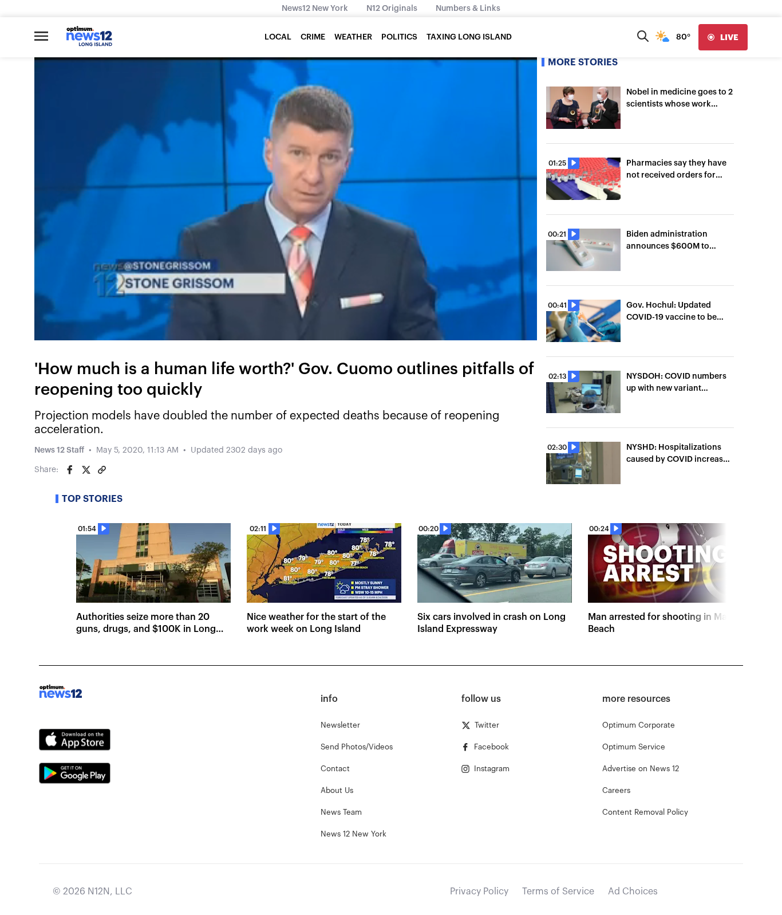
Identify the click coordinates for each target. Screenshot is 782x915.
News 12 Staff (59, 450)
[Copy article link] (101, 469)
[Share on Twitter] (85, 469)
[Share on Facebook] (69, 469)
